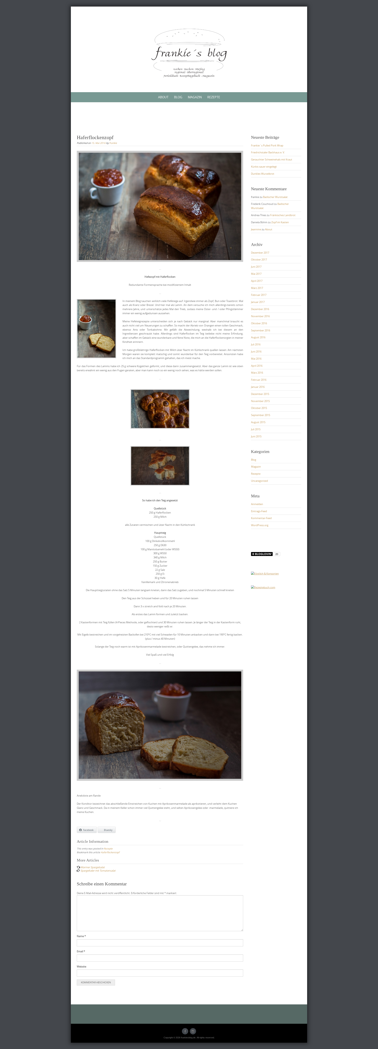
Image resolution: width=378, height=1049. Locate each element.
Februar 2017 (258, 295)
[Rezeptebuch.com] (263, 587)
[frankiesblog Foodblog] (189, 53)
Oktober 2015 (259, 408)
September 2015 (260, 415)
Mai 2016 (256, 358)
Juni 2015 (256, 436)
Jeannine (256, 229)
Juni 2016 (256, 351)
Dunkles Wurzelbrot (262, 173)
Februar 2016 (258, 380)
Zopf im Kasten (280, 222)
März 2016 (257, 372)
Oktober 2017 (259, 259)
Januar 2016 (258, 387)
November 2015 (260, 401)
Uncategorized (259, 481)
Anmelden (257, 504)
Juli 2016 (255, 344)
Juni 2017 (256, 266)
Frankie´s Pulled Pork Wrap (267, 145)
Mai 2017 (256, 274)
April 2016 (256, 365)
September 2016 (260, 330)
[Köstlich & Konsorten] (265, 573)
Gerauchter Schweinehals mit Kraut (271, 159)
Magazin (195, 97)
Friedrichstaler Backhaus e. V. (268, 152)
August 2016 (258, 337)
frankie (113, 142)
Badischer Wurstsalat (275, 197)
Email (81, 951)
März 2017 (257, 288)
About (163, 97)
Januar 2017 (258, 302)
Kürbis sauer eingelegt (264, 166)
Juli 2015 (255, 429)
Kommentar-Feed (261, 518)
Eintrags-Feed (259, 511)
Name (81, 936)
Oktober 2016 (259, 323)
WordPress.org (259, 525)
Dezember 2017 (260, 252)
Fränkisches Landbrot (283, 215)
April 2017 (256, 281)
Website (81, 966)
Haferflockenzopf (110, 852)
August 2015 (258, 422)
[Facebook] (185, 1031)
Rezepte (213, 97)
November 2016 (260, 316)
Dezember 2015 (260, 394)
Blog (178, 97)
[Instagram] (193, 1031)
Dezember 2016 (260, 309)
